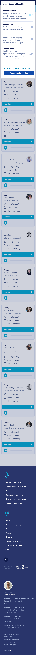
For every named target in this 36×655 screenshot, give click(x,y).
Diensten (9, 529)
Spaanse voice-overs (14, 495)
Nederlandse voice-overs (16, 499)
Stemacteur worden (14, 545)
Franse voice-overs (14, 491)
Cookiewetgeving (9, 642)
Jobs (8, 549)
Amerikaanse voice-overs (16, 487)
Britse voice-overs (13, 483)
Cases (8, 533)
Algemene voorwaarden (11, 639)
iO (10, 650)
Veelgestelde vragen (14, 541)
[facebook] (6, 559)
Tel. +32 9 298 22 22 (11, 628)
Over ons (9, 521)
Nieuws (9, 537)
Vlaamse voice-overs (14, 503)
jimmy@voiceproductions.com (16, 625)
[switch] (31, 15)
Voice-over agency (13, 525)
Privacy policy (8, 637)
